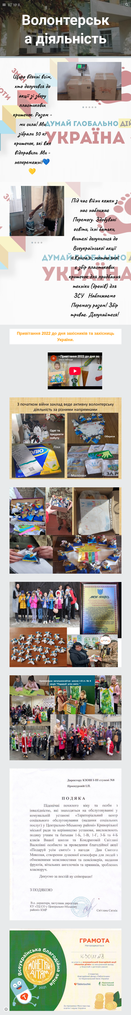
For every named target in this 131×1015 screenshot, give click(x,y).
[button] (4, 4)
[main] (65, 29)
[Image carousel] (89, 85)
